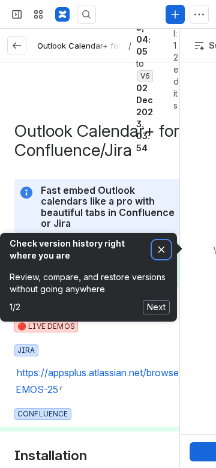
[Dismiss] (161, 250)
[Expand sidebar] (16, 14)
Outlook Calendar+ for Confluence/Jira (111, 45)
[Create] (175, 14)
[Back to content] (16, 45)
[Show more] (199, 14)
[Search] (86, 14)
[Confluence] (62, 14)
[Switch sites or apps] (38, 14)
